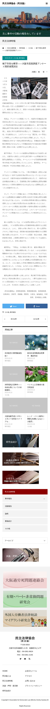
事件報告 (22, 58)
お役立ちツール (31, 671)
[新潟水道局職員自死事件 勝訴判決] (36, 342)
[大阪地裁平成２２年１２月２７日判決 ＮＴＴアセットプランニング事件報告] (13, 405)
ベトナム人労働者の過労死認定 (35, 386)
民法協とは (6, 676)
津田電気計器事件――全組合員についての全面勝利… (13, 387)
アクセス (28, 676)
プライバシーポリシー (33, 686)
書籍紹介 (8, 521)
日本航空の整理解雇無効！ (13, 354)
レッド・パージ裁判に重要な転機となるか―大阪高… (35, 419)
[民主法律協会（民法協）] (14, 3)
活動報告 (8, 506)
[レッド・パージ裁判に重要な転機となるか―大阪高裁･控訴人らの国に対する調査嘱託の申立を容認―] (36, 405)
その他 (16, 58)
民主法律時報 (7, 681)
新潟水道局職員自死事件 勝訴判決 (35, 354)
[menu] (46, 3)
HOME (5, 671)
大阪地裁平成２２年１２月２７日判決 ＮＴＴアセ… (13, 419)
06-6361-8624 (27, 651)
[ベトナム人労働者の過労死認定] (36, 374)
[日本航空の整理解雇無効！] (13, 342)
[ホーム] (3, 48)
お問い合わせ (30, 681)
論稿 (6, 514)
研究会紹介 (6, 691)
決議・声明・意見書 (10, 686)
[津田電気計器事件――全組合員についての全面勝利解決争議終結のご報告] (13, 374)
